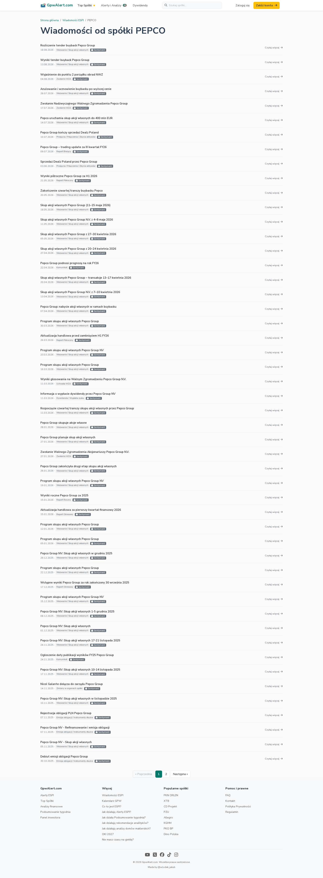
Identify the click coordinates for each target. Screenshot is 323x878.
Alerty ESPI (47, 795)
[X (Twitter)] (155, 855)
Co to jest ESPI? (111, 806)
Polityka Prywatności (238, 806)
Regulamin (231, 812)
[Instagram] (176, 855)
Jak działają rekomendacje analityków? (125, 823)
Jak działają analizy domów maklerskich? (126, 828)
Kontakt (230, 801)
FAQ (227, 795)
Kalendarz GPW (111, 801)
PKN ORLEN (171, 795)
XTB (166, 801)
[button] (113, 5)
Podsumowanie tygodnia (55, 812)
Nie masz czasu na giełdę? (118, 839)
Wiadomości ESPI (73, 20)
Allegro (168, 817)
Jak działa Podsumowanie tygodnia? (124, 817)
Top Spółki (47, 801)
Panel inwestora (50, 817)
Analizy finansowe (51, 806)
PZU (166, 812)
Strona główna (49, 20)
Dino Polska (171, 834)
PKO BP (168, 828)
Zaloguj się (243, 5)
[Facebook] (162, 855)
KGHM (167, 823)
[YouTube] (147, 855)
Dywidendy (140, 5)
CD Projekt (170, 806)
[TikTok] (169, 855)
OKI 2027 (108, 834)
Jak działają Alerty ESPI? (116, 812)
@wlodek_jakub (166, 867)
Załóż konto (264, 5)
